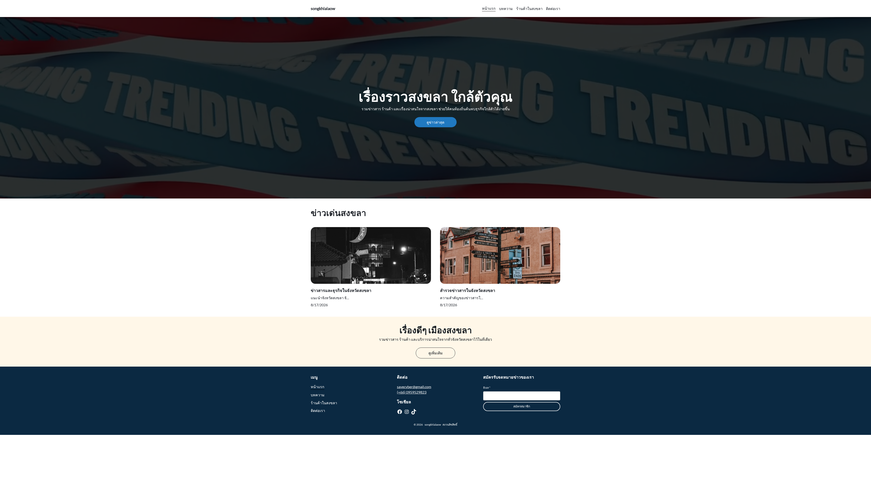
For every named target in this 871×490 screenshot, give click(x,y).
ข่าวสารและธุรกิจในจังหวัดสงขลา (341, 290)
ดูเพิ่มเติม (435, 353)
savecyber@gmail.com (414, 387)
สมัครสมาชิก (521, 406)
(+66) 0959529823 (411, 392)
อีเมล (486, 387)
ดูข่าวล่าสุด (435, 122)
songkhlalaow (323, 8)
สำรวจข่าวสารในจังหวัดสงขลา (467, 290)
